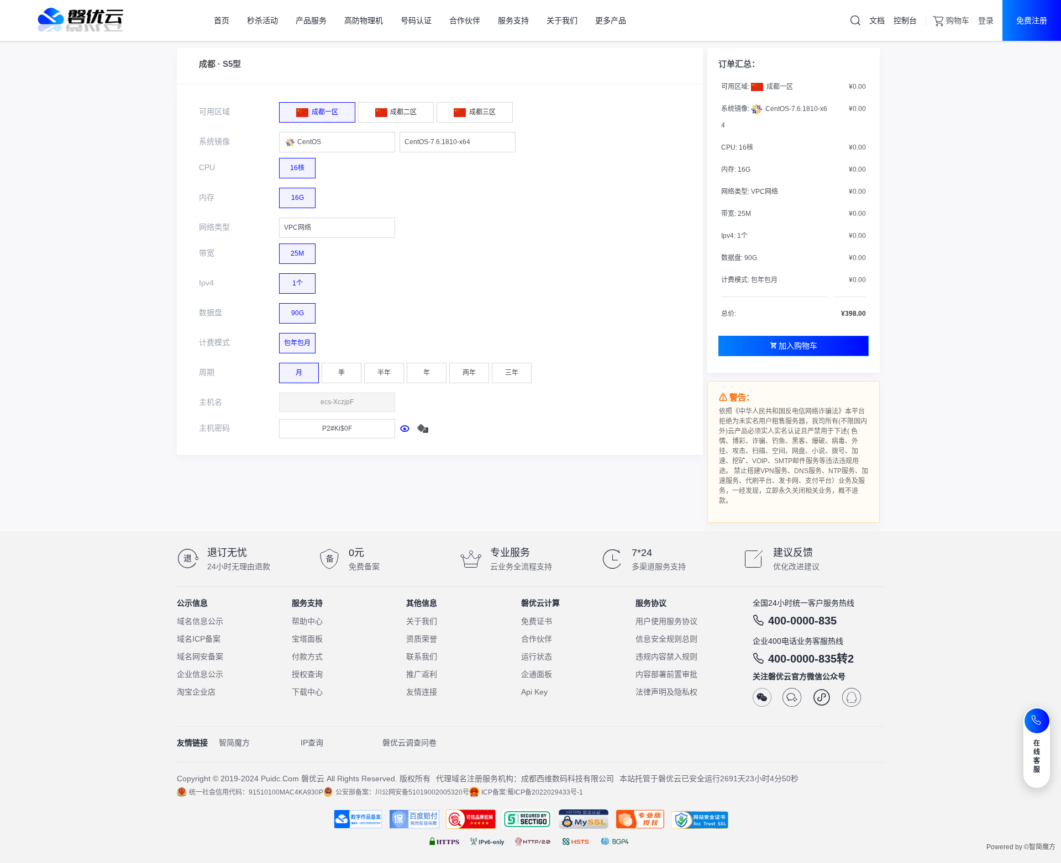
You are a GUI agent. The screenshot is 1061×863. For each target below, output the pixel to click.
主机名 (210, 402)
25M (297, 253)
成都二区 (402, 112)
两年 (469, 373)
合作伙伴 (536, 638)
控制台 (905, 20)
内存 (206, 197)
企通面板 (536, 674)
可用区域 (214, 111)
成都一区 (324, 112)
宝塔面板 (307, 638)
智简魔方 (234, 742)
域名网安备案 (200, 656)
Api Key (534, 691)
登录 (986, 20)
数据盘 (210, 312)
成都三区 (482, 112)
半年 (384, 373)
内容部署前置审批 (666, 674)
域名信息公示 (200, 621)
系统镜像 (214, 141)
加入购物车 (798, 345)
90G (297, 313)
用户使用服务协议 (666, 621)
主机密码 (214, 427)
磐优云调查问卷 (409, 742)
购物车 (957, 20)
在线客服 (1037, 756)
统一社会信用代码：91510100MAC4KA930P (256, 792)
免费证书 (536, 621)
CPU (207, 167)
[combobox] (337, 142)
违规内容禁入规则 (666, 656)
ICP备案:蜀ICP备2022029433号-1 (532, 792)
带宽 (206, 252)
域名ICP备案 (198, 638)
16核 (297, 168)
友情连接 (421, 691)
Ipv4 (206, 282)
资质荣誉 (421, 638)
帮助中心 (307, 621)
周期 (206, 372)
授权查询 (307, 674)
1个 (297, 283)
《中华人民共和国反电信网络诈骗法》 (788, 411)
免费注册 (1031, 20)
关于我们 (421, 621)
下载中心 (307, 691)
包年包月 (297, 343)
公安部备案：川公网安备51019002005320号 (402, 792)
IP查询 (312, 742)
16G (297, 198)
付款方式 (307, 656)
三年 (511, 373)
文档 (877, 20)
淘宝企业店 (196, 691)
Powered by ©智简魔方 (1020, 847)
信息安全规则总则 (666, 638)
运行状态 (536, 656)
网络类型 (214, 227)
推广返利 (421, 674)
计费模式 (214, 342)
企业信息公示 (200, 674)
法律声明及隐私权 (666, 691)
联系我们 (421, 656)
